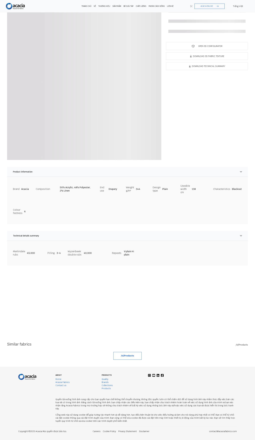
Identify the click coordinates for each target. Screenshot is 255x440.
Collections (107, 385)
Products (106, 388)
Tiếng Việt (238, 6)
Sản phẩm (116, 6)
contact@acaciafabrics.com (223, 431)
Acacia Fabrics (62, 382)
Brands (105, 382)
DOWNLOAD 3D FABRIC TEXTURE (208, 56)
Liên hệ (170, 6)
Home (58, 379)
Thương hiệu (104, 6)
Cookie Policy (109, 431)
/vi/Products (242, 344)
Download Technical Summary (208, 66)
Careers (96, 431)
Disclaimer (144, 431)
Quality (105, 379)
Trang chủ (86, 6)
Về (95, 6)
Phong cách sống (157, 6)
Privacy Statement (127, 431)
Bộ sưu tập (128, 6)
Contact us (60, 385)
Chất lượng (141, 6)
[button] (209, 6)
